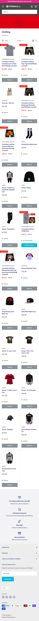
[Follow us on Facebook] (3, 597)
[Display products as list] (36, 41)
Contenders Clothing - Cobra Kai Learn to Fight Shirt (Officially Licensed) (9, 63)
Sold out (9, 80)
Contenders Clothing (8, 59)
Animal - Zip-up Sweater (28, 390)
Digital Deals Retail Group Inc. (9, 617)
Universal (5, 100)
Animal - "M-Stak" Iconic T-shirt (10, 391)
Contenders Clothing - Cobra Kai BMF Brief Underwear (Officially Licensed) (8, 147)
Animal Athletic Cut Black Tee (28, 430)
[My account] (32, 6)
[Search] (34, 12)
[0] (35, 6)
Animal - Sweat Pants (8, 229)
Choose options (29, 245)
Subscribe (8, 579)
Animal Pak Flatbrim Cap (28, 311)
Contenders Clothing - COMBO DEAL (28, 230)
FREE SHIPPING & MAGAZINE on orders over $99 (19, 1)
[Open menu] (3, 6)
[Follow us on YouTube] (14, 597)
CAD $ (4, 588)
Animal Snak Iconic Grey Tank (9, 470)
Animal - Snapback (7, 429)
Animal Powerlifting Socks (29, 144)
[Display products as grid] (33, 41)
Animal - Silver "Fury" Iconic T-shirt (27, 352)
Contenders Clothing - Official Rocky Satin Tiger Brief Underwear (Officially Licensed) (9, 271)
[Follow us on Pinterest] (10, 597)
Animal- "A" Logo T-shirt (9, 351)
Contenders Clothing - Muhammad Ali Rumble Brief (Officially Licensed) (28, 105)
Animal (23, 141)
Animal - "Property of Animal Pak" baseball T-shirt (8, 190)
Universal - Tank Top (8, 103)
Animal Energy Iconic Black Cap (8, 312)
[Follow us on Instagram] (6, 597)
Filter (6, 40)
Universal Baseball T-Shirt (28, 268)
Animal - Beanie (26, 187)
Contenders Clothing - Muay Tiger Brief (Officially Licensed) (29, 63)
